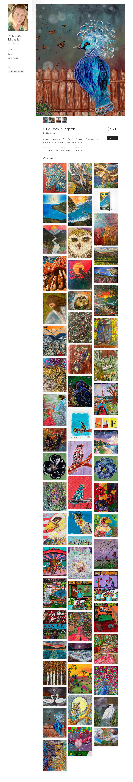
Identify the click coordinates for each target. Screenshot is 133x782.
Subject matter (79, 147)
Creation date (46, 147)
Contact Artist (13, 58)
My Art (10, 50)
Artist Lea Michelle (14, 37)
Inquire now (112, 138)
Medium (63, 147)
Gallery (10, 54)
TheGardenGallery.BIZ (17, 71)
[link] (18, 17)
